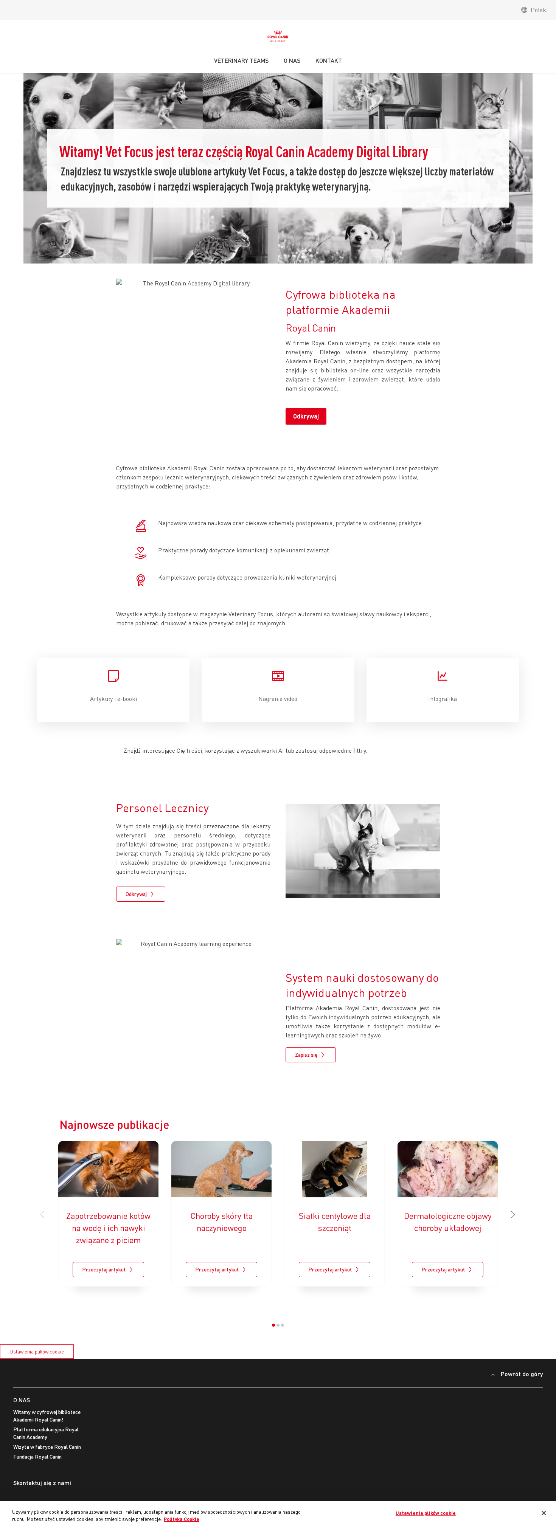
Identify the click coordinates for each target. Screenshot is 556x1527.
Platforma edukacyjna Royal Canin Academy (46, 1433)
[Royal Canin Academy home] (278, 38)
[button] (513, 1215)
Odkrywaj (306, 416)
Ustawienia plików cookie (37, 1352)
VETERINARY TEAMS (241, 60)
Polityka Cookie (181, 1519)
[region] (278, 1514)
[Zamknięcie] (544, 1513)
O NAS (21, 1399)
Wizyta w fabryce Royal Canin (47, 1446)
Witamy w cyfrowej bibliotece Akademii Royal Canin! (47, 1416)
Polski (539, 10)
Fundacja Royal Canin (37, 1456)
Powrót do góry (522, 1373)
